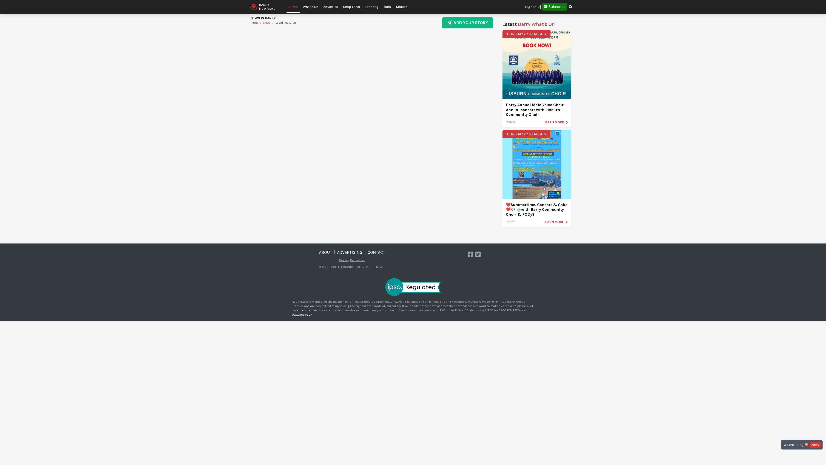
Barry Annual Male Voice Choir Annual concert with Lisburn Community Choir (535, 109)
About (325, 252)
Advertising (349, 252)
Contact (376, 252)
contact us (310, 310)
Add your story (470, 22)
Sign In (530, 7)
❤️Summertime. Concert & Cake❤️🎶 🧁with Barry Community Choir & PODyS (536, 209)
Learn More (554, 122)
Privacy (344, 260)
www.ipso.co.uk (302, 314)
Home (254, 23)
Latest (528, 24)
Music (510, 121)
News (293, 7)
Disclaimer (357, 260)
